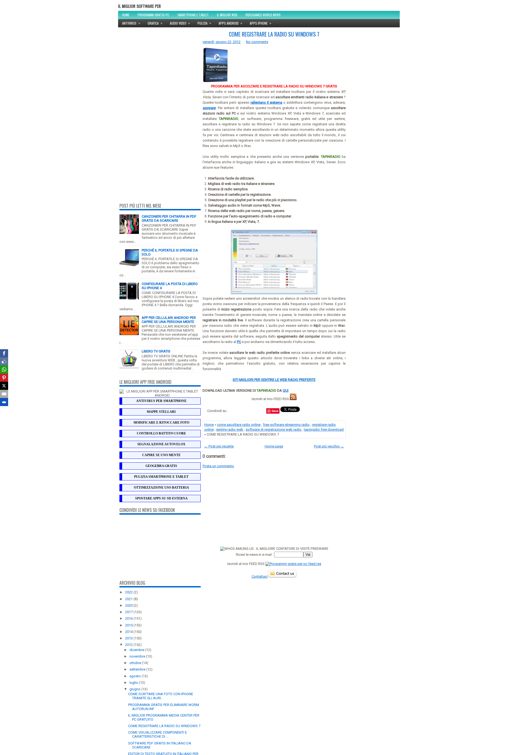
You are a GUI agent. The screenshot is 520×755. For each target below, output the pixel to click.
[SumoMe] (4, 402)
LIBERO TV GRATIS (156, 351)
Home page (274, 446)
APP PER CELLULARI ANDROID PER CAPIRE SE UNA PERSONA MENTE (169, 320)
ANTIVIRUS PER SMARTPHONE (161, 401)
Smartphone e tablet (193, 14)
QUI (285, 390)
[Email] (4, 394)
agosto (135, 676)
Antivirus (131, 23)
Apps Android (230, 23)
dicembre (137, 650)
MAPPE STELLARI (161, 412)
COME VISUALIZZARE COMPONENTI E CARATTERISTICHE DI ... (157, 734)
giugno (135, 689)
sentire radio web (229, 429)
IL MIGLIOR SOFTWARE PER (139, 6)
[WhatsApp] (4, 369)
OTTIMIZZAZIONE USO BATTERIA (161, 487)
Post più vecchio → (329, 446)
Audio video (180, 23)
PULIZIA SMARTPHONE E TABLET (161, 477)
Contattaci (260, 576)
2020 (129, 605)
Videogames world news (263, 14)
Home (125, 14)
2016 (129, 618)
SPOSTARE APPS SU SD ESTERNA (161, 498)
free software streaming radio (286, 425)
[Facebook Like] (4, 361)
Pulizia (204, 23)
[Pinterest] (4, 378)
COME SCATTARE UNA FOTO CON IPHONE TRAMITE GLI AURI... (160, 696)
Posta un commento (218, 466)
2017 (129, 612)
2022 (129, 592)
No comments (257, 42)
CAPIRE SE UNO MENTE (161, 455)
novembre (137, 656)
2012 (129, 645)
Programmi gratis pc (153, 14)
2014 (129, 632)
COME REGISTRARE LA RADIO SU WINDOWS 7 (164, 726)
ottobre (135, 663)
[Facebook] (4, 353)
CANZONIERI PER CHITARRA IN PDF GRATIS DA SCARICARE (169, 218)
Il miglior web (227, 14)
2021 (129, 599)
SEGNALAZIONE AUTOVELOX (161, 444)
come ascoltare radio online (239, 425)
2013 (129, 638)
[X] (4, 386)
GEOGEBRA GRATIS (161, 466)
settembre (137, 669)
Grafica (155, 23)
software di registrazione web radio (273, 429)
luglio (134, 683)
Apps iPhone (260, 23)
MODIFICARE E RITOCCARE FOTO (161, 422)
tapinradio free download (324, 429)
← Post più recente (219, 446)
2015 (129, 625)
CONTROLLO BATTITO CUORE (161, 433)
